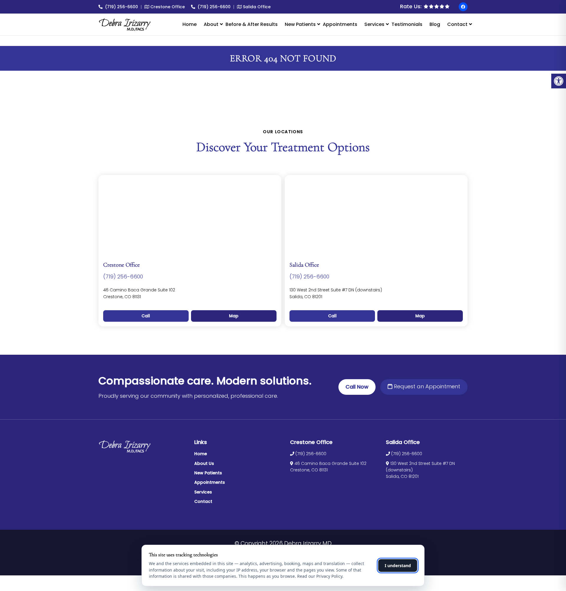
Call (146, 316)
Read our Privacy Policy (319, 576)
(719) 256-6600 (121, 7)
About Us (204, 463)
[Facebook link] (463, 6)
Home (189, 24)
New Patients (300, 24)
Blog (435, 24)
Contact (457, 24)
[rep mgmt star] (436, 6)
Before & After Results (252, 24)
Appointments (340, 24)
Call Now (356, 386)
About (211, 24)
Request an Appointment (426, 386)
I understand (398, 565)
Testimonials (406, 24)
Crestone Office (167, 7)
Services (374, 24)
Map (233, 316)
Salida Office (256, 7)
